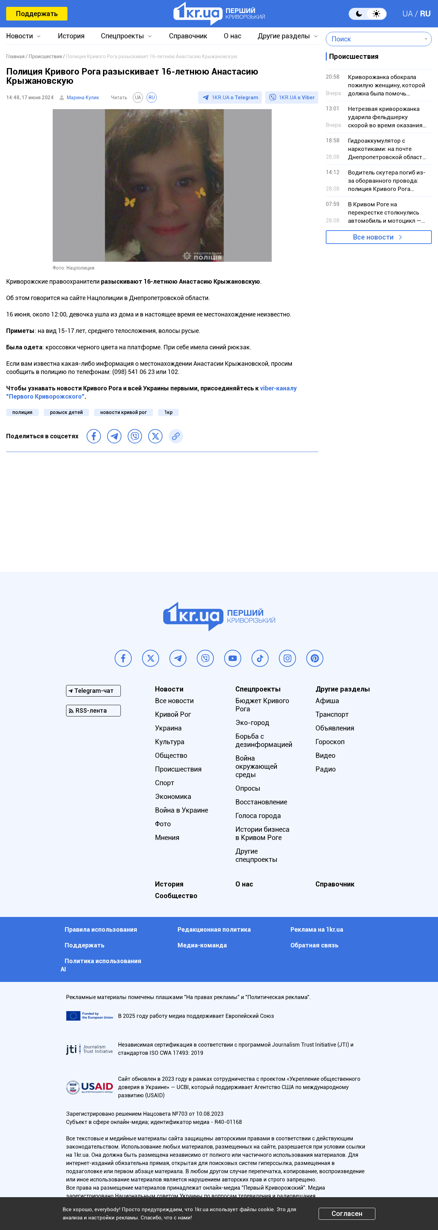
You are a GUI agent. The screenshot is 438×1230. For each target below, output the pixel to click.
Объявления (334, 728)
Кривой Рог (173, 714)
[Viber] (135, 436)
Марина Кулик (83, 97)
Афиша (327, 701)
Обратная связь (314, 945)
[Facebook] (94, 436)
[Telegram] (114, 436)
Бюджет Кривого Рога (262, 705)
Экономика (173, 796)
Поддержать (37, 14)
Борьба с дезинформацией (263, 740)
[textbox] (374, 39)
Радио (325, 769)
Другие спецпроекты (256, 855)
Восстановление (261, 802)
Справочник (188, 36)
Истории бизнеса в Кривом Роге (262, 833)
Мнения (167, 837)
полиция (22, 412)
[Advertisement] (162, 507)
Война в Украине (181, 810)
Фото (163, 824)
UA (407, 13)
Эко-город (252, 722)
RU (425, 13)
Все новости (373, 237)
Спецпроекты (122, 36)
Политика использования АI (101, 965)
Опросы (247, 788)
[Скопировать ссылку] (176, 436)
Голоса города (258, 816)
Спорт (164, 783)
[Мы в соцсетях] (123, 658)
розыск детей (66, 412)
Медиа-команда (202, 945)
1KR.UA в (235, 97)
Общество (171, 755)
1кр (168, 412)
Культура (169, 742)
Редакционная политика (214, 929)
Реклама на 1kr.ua (317, 929)
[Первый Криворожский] (219, 14)
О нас (232, 36)
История (71, 36)
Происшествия (178, 769)
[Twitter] (155, 436)
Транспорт (332, 714)
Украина (168, 728)
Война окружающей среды (256, 766)
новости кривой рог (123, 412)
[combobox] (374, 39)
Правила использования (101, 929)
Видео (325, 755)
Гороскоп (330, 742)
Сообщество (176, 896)
